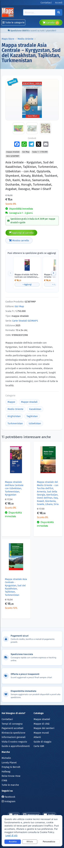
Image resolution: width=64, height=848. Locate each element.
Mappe (11, 401)
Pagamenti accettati (12, 728)
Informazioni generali (13, 737)
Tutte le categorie (14, 22)
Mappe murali (41, 732)
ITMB (4, 780)
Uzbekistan (35, 423)
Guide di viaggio (42, 741)
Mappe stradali (29, 401)
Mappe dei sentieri (44, 728)
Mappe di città (41, 723)
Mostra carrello (20, 240)
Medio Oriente (25, 38)
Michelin (6, 758)
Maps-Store (8, 38)
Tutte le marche (10, 784)
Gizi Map (19, 306)
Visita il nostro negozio (14, 741)
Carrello (51, 22)
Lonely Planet (9, 762)
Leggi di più (11, 835)
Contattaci (7, 719)
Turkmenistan (15, 423)
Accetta (13, 841)
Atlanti (37, 737)
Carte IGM (39, 746)
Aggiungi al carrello (22, 232)
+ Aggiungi (27, 284)
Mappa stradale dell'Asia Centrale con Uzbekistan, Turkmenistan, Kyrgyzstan (27, 275)
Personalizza (49, 841)
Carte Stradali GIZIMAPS (25, 320)
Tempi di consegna (12, 723)
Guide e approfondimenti (16, 746)
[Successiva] (53, 273)
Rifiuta (30, 841)
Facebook (9, 796)
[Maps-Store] (8, 12)
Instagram (9, 801)
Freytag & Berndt (11, 766)
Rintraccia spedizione (13, 732)
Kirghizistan (14, 416)
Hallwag (6, 771)
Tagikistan (32, 416)
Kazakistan (35, 409)
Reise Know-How (11, 775)
